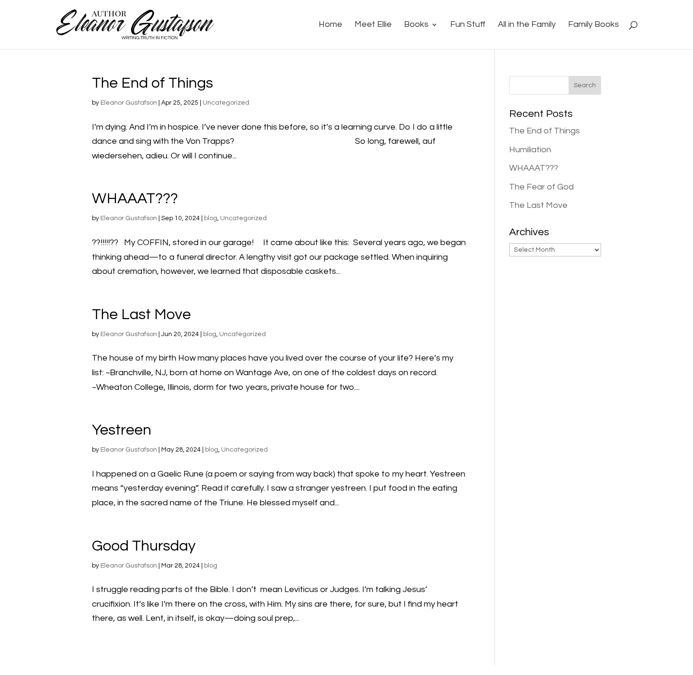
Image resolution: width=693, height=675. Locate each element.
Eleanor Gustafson (128, 102)
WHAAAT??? (135, 198)
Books (416, 25)
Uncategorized (226, 102)
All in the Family (527, 25)
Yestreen (121, 430)
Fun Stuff (468, 25)
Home (330, 25)
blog (210, 218)
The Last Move (141, 314)
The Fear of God (541, 186)
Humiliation (530, 149)
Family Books (593, 25)
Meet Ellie (373, 25)
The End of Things (152, 83)
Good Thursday (144, 546)
